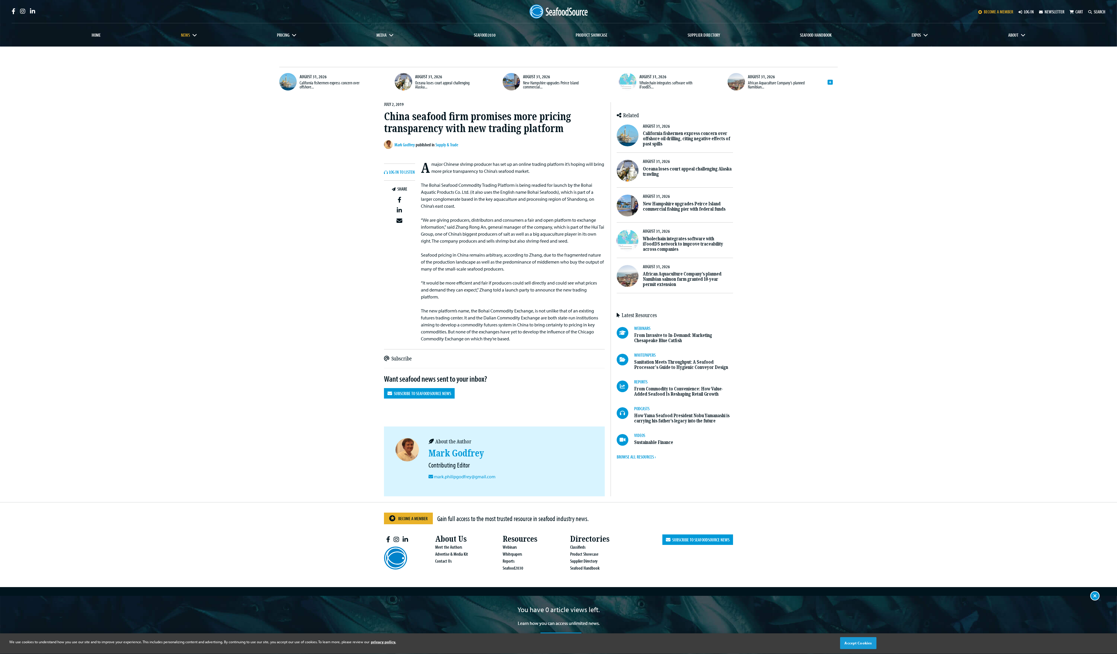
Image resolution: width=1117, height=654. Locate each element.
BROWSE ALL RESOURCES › (636, 457)
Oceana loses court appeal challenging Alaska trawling (687, 171)
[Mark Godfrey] (389, 144)
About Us (451, 539)
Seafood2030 (485, 35)
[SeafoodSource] (558, 11)
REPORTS (641, 382)
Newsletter (1054, 12)
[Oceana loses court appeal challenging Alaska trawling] (403, 81)
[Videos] (625, 440)
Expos (916, 35)
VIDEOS (639, 435)
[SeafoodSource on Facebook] (13, 11)
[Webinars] (625, 333)
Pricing (283, 35)
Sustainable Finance (653, 442)
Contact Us (443, 561)
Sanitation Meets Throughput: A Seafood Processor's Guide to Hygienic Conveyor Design (681, 365)
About (1013, 35)
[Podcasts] (625, 413)
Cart (1079, 12)
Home (96, 35)
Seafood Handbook (816, 35)
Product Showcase (591, 35)
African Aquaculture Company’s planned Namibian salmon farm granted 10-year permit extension (682, 279)
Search (1099, 12)
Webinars (510, 547)
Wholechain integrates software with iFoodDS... (665, 85)
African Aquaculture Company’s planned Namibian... (776, 85)
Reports (509, 561)
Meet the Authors (448, 547)
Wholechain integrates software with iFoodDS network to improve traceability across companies (683, 244)
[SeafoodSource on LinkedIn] (32, 11)
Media (381, 35)
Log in (1029, 12)
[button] (399, 200)
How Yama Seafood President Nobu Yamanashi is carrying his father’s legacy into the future (682, 418)
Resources (520, 539)
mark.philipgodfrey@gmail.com (464, 476)
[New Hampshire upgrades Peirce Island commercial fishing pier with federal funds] (511, 81)
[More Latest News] (830, 82)
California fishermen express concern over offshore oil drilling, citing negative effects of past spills (686, 138)
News (185, 35)
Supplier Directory (704, 35)
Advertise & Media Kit (451, 554)
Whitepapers (512, 554)
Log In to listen (402, 172)
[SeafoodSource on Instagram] (22, 11)
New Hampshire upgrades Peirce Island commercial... (551, 85)
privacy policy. (383, 641)
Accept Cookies (858, 643)
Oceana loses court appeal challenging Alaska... (442, 85)
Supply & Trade (446, 144)
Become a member (998, 12)
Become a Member (413, 518)
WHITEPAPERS (645, 355)
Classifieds (578, 547)
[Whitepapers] (625, 359)
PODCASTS (642, 408)
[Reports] (625, 386)
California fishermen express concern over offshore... (330, 85)
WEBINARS (642, 328)
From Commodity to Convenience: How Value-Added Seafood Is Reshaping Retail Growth (678, 391)
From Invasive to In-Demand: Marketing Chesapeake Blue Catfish (673, 338)
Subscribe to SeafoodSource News (421, 393)
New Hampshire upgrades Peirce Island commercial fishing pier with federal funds (684, 206)
